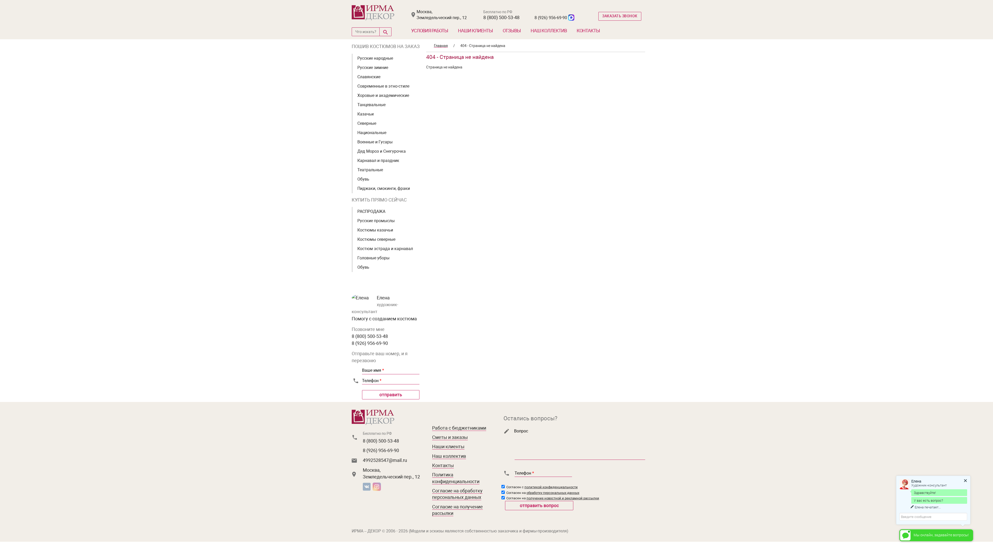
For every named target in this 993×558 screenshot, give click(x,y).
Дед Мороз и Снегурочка (381, 151)
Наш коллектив (549, 30)
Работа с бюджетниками (459, 428)
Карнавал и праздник (378, 160)
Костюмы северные (376, 239)
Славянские (368, 76)
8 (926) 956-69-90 (551, 17)
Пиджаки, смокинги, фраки (383, 188)
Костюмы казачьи (375, 230)
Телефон (371, 380)
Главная (441, 46)
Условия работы (429, 30)
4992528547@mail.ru (385, 460)
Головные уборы (373, 257)
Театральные (370, 169)
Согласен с (542, 487)
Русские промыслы (376, 220)
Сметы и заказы (450, 437)
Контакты (588, 30)
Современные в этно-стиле (383, 86)
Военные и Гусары (375, 142)
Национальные (371, 132)
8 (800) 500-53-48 (501, 17)
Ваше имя (373, 370)
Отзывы (512, 30)
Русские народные (375, 58)
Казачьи (365, 114)
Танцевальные (371, 104)
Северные (366, 123)
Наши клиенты (475, 30)
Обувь (363, 179)
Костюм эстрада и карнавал (385, 248)
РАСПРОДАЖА (371, 211)
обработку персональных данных (552, 493)
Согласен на (542, 493)
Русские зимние (372, 67)
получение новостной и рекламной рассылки (562, 498)
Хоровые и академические (383, 95)
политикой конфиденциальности (551, 487)
